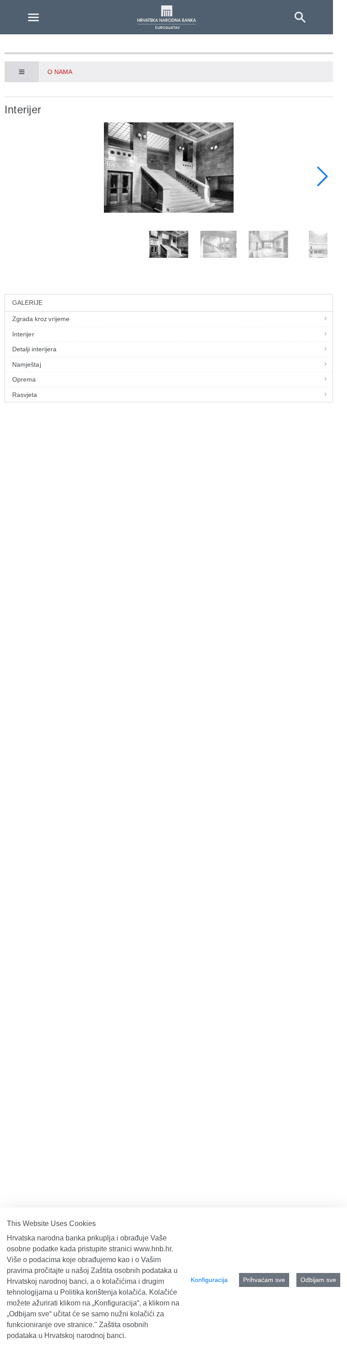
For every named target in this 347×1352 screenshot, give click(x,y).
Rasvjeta (25, 394)
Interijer (23, 334)
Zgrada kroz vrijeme (41, 318)
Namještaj (26, 364)
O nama (59, 71)
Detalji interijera (34, 349)
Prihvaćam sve (264, 1279)
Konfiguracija (209, 1279)
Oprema (24, 379)
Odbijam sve (318, 1279)
